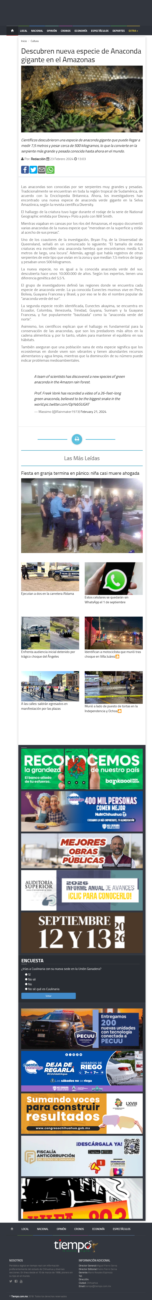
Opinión (52, 31)
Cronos (66, 31)
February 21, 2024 (93, 411)
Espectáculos (100, 31)
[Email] (42, 169)
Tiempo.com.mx (19, 1296)
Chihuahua (88, 1282)
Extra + (133, 31)
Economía (81, 31)
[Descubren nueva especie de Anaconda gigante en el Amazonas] (25, 169)
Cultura (35, 41)
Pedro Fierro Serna (98, 1269)
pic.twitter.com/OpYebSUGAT (66, 404)
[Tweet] (33, 169)
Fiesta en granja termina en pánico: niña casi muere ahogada (80, 473)
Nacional (37, 31)
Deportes (119, 31)
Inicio (24, 41)
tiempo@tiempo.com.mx (95, 1286)
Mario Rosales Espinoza (96, 1272)
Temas (12, 40)
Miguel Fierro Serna (98, 1265)
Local (23, 31)
